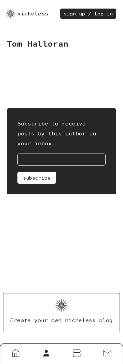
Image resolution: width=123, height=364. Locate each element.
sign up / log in (88, 14)
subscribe (37, 178)
